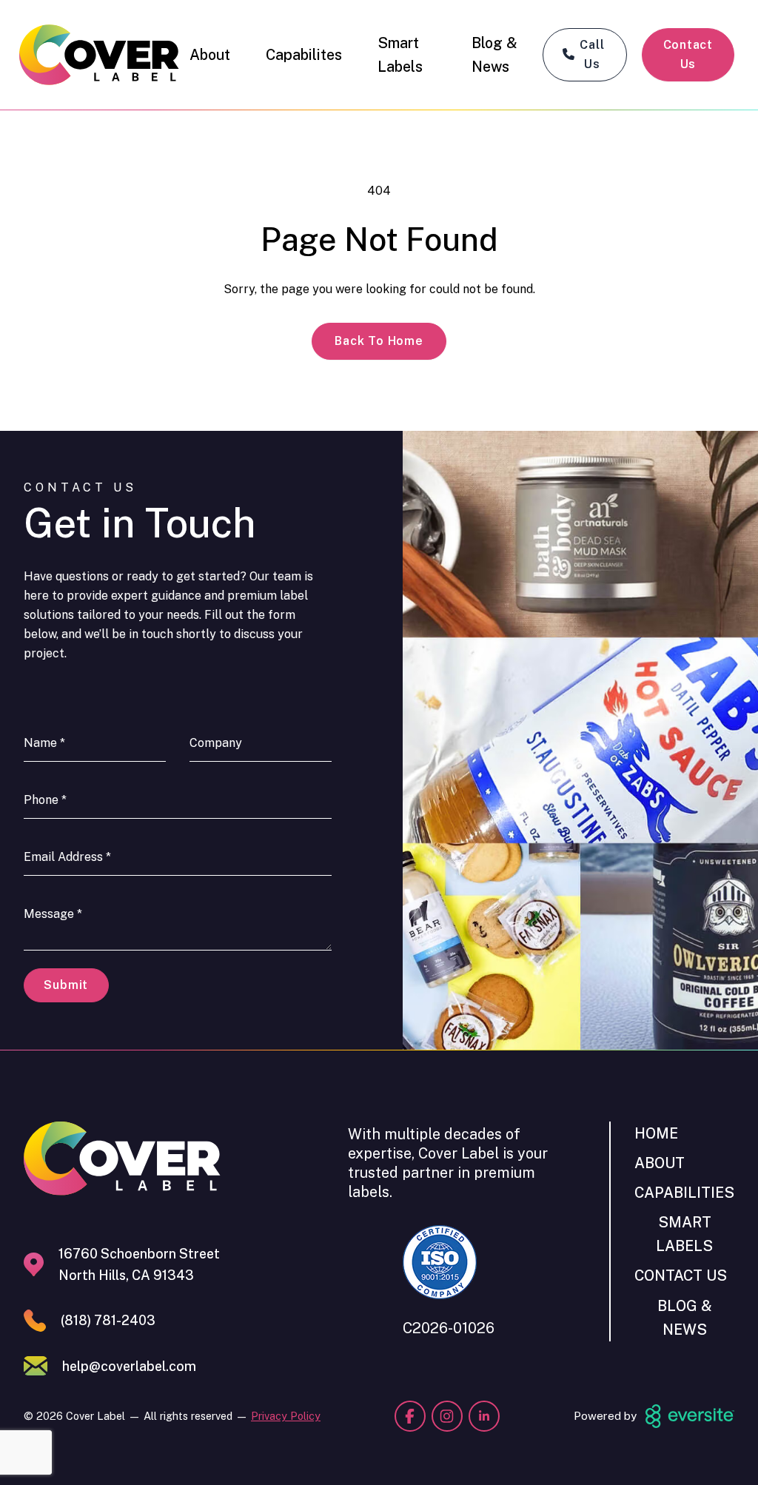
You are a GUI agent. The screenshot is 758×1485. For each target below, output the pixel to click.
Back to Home (379, 341)
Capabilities (684, 1192)
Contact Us (688, 54)
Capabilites (304, 54)
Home (656, 1133)
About (210, 54)
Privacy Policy (286, 1415)
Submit (66, 985)
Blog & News (494, 54)
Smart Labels (400, 54)
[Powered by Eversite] (689, 1416)
